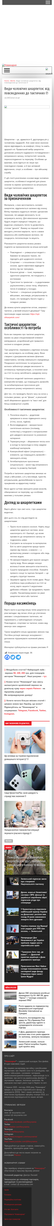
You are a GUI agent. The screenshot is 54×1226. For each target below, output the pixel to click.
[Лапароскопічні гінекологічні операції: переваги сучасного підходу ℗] (24, 827)
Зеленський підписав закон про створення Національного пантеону (34, 881)
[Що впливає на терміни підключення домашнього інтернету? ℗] (24, 753)
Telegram (22, 710)
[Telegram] (18, 657)
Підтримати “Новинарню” (14, 1214)
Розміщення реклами (13, 1205)
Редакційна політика (12, 1200)
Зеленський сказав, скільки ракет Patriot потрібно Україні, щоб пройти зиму (33, 1044)
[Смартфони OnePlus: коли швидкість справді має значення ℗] (24, 790)
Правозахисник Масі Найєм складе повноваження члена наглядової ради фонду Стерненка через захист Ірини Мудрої (34, 971)
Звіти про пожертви (12, 1219)
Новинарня (10, 1061)
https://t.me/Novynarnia (14, 1132)
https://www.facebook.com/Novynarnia (20, 1122)
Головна (7, 1195)
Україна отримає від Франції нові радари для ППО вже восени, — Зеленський (34, 928)
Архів (6, 1190)
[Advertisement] (27, 34)
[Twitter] (12, 657)
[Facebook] (7, 657)
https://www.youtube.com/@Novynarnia (20, 1141)
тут (44, 676)
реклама (8, 841)
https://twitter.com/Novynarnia (16, 1127)
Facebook (33, 710)
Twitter (42, 710)
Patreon (17, 1155)
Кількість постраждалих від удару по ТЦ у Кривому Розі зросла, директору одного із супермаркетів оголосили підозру (32, 1023)
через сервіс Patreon (30, 688)
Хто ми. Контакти (11, 1209)
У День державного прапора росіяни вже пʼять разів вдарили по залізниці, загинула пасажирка (34, 1034)
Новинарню (40, 1168)
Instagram (9, 714)
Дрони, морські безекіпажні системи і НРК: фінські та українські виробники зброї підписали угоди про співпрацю (34, 897)
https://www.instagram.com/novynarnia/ (20, 1137)
